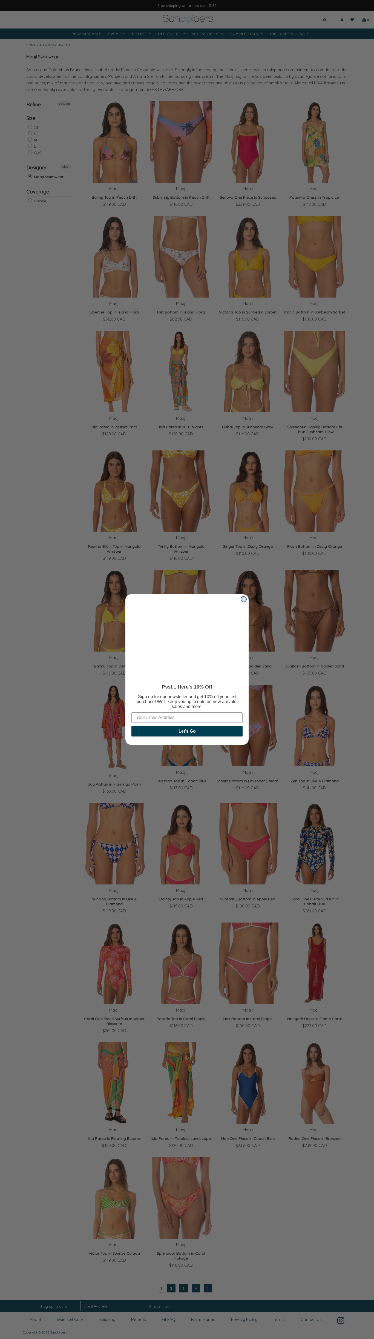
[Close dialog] (243, 599)
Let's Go (187, 731)
